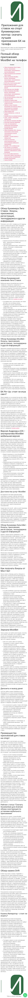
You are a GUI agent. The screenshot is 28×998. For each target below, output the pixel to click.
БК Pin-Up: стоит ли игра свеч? (12, 83)
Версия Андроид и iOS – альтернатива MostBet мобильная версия (13, 86)
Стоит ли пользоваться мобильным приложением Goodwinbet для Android (11, 125)
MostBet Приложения (9, 158)
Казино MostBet (8, 160)
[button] (25, 995)
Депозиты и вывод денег (10, 100)
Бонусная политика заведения (12, 122)
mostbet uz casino (17, 299)
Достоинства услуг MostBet (11, 89)
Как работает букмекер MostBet (12, 120)
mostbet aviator (15, 428)
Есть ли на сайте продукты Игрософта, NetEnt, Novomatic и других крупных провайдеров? (12, 155)
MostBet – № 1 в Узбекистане (11, 145)
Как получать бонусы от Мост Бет (13, 97)
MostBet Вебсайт (8, 128)
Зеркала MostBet (8, 98)
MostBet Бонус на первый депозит (13, 116)
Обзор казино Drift (9, 111)
